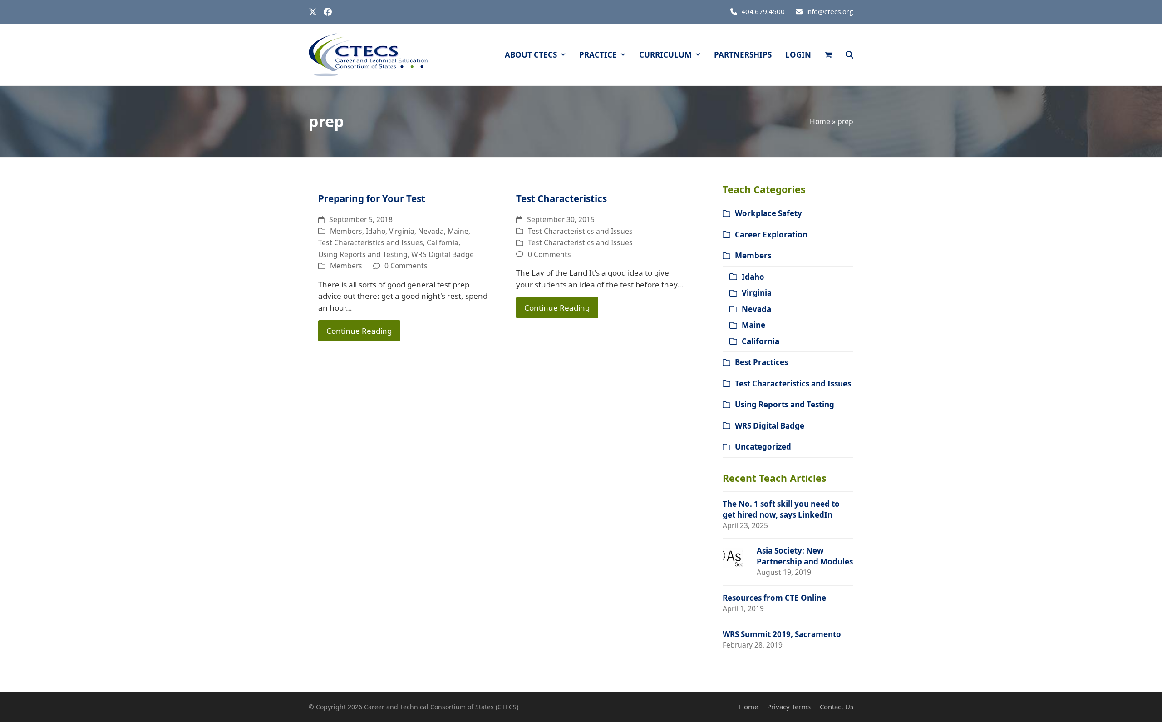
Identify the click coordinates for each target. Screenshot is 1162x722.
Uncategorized (763, 446)
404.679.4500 (763, 11)
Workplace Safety (768, 213)
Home (820, 121)
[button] (828, 55)
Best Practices (761, 362)
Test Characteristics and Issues (370, 242)
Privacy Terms (789, 706)
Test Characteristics (561, 198)
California (442, 242)
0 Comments (406, 266)
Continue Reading (359, 331)
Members (346, 231)
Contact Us (836, 706)
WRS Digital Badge (442, 254)
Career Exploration (771, 234)
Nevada (431, 231)
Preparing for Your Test (371, 198)
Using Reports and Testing (363, 254)
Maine (458, 231)
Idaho (375, 231)
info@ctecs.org (830, 11)
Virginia (401, 231)
